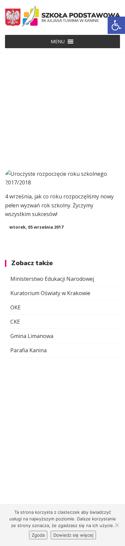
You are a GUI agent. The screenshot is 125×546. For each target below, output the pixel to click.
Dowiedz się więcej (73, 535)
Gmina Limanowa (31, 336)
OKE (15, 307)
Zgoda (38, 535)
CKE (15, 321)
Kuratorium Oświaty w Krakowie (50, 293)
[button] (58, 41)
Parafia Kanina (28, 350)
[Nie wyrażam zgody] (116, 525)
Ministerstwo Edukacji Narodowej (52, 278)
